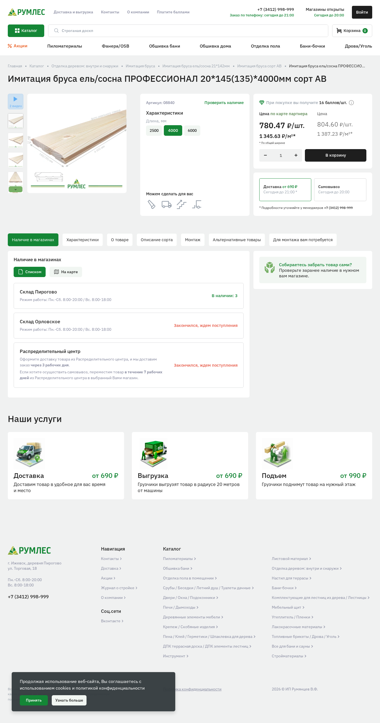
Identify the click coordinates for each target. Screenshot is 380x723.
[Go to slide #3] (15, 160)
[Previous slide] (35, 143)
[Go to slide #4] (15, 179)
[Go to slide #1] (15, 121)
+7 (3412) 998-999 (338, 207)
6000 (192, 130)
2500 (154, 130)
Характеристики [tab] (82, 239)
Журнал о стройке (118, 587)
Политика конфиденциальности (192, 689)
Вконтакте (111, 620)
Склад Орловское (40, 322)
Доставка (110, 568)
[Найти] (54, 31)
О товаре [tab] (120, 239)
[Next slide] (119, 143)
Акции (107, 578)
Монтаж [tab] (193, 239)
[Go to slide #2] (15, 140)
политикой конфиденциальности (110, 688)
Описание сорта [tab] (157, 239)
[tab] (30, 272)
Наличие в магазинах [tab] (33, 239)
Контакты (110, 558)
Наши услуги (35, 418)
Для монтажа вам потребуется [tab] (303, 239)
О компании (112, 597)
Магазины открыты (325, 9)
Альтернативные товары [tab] (237, 239)
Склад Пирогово (38, 292)
